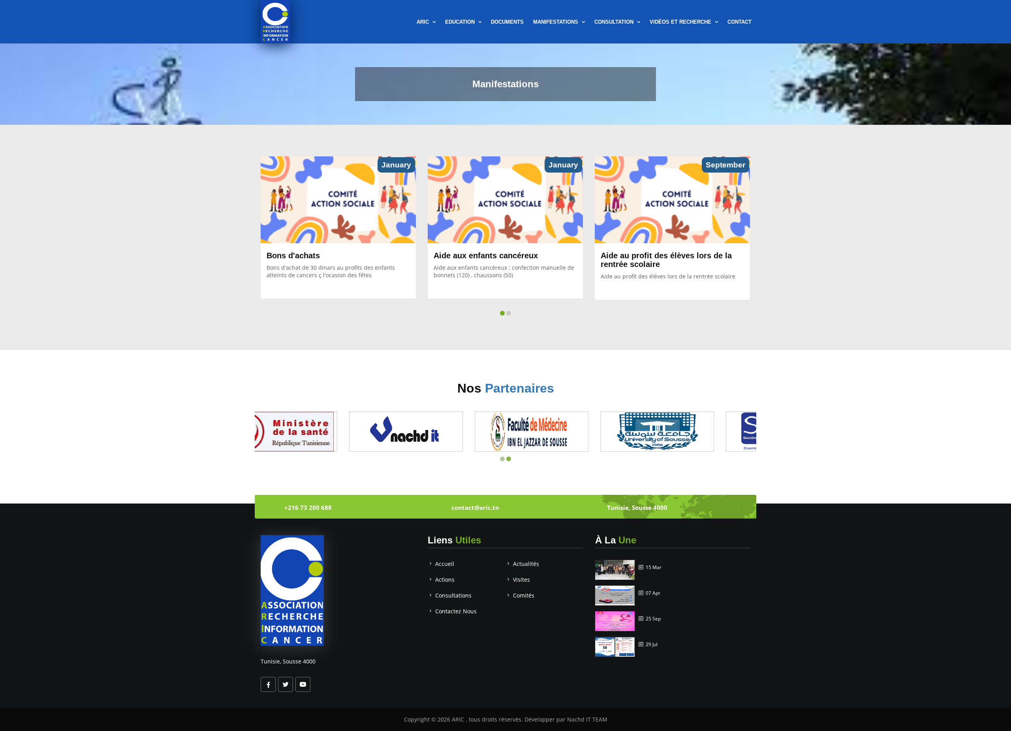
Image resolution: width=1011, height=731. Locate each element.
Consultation (614, 22)
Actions (445, 579)
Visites (521, 579)
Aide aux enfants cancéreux (486, 255)
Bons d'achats (293, 255)
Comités (523, 595)
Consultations (453, 595)
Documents (507, 22)
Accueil (444, 564)
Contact (739, 22)
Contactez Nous (456, 611)
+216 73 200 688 (308, 507)
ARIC (459, 719)
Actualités (526, 564)
